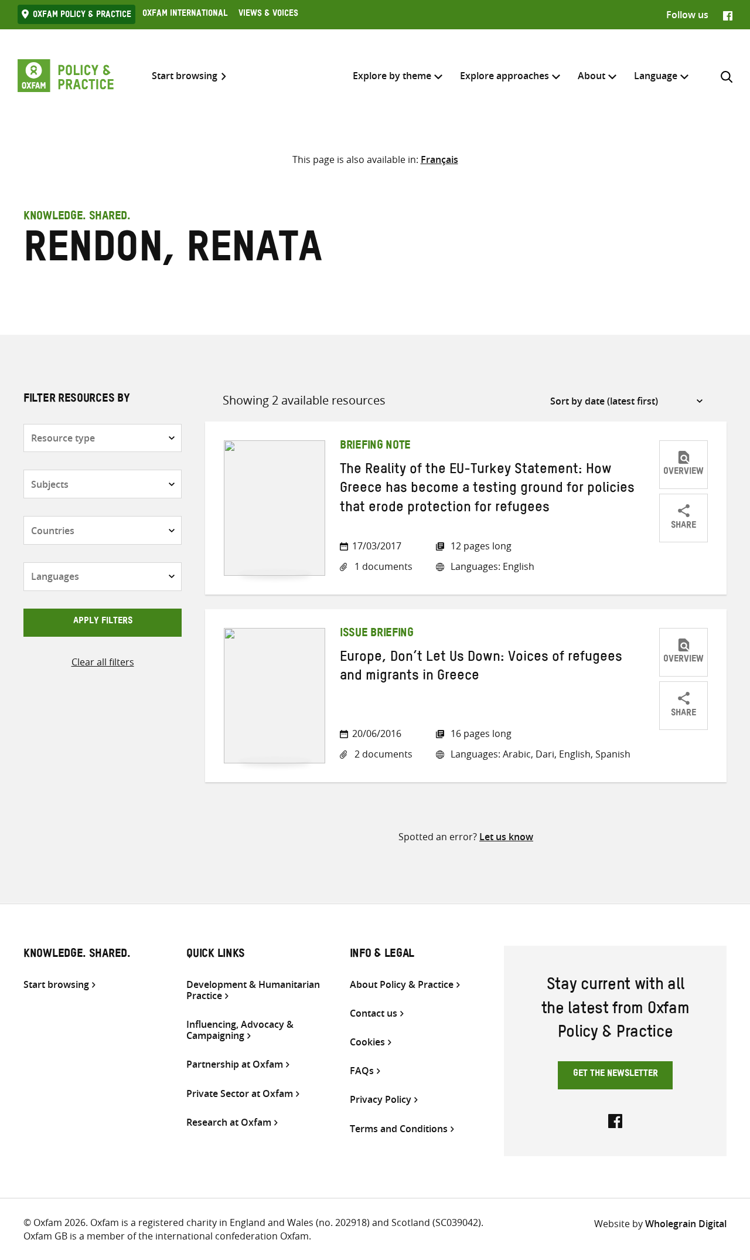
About (591, 75)
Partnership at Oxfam (234, 1064)
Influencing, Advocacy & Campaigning (240, 1030)
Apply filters (102, 622)
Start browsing (184, 75)
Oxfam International (184, 14)
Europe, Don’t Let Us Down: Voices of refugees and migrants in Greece (481, 668)
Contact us (373, 1013)
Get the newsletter (615, 1074)
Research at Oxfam (228, 1122)
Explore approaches (504, 75)
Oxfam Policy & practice (82, 15)
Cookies (367, 1042)
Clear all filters (102, 662)
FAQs (362, 1070)
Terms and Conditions (399, 1129)
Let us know (506, 836)
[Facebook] (727, 14)
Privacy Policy (380, 1099)
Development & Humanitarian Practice (253, 990)
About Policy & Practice (402, 984)
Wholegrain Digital (686, 1223)
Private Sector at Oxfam (239, 1093)
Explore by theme (392, 75)
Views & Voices (268, 14)
